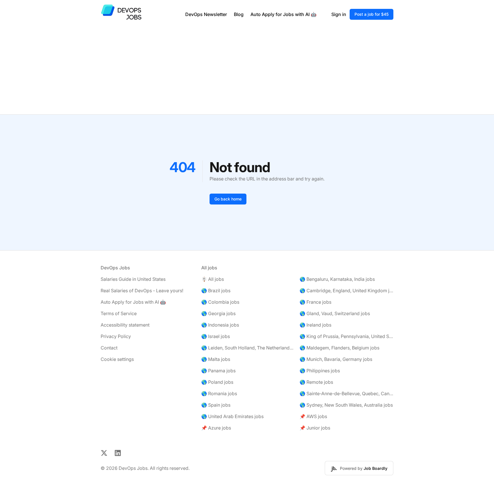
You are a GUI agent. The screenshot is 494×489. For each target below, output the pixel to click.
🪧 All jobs (212, 279)
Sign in (338, 14)
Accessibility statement (125, 325)
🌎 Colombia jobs (220, 302)
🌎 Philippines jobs (320, 370)
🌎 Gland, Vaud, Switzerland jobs (335, 313)
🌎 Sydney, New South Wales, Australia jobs (346, 405)
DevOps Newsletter (206, 14)
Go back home (228, 198)
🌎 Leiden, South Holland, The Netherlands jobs (248, 348)
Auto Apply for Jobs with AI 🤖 (283, 14)
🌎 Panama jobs (218, 370)
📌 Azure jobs (216, 428)
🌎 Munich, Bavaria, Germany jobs (336, 359)
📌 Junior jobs (315, 428)
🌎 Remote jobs (316, 382)
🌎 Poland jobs (217, 382)
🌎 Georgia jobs (218, 313)
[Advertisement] (247, 71)
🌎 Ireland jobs (315, 325)
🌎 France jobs (315, 302)
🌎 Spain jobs (215, 405)
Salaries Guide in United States (133, 279)
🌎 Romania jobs (219, 393)
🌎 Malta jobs (215, 359)
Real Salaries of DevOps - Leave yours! (142, 290)
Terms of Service (119, 313)
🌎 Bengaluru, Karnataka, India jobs (337, 279)
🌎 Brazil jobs (215, 290)
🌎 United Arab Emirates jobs (232, 416)
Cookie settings (117, 359)
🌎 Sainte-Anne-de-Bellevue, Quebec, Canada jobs (346, 393)
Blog (239, 14)
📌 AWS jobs (313, 416)
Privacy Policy (116, 336)
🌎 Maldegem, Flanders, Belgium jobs (339, 348)
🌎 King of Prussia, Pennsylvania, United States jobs (346, 336)
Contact (109, 348)
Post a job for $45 (371, 14)
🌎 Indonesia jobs (220, 325)
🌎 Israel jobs (215, 336)
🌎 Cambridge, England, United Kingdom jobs (346, 290)
